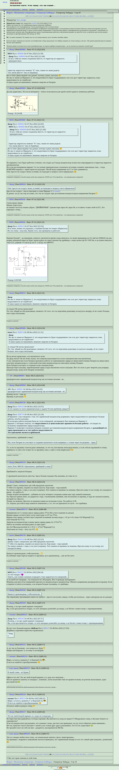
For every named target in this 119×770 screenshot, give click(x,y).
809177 (20, 572)
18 (77, 16)
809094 (23, 385)
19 (80, 16)
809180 (23, 568)
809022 (21, 226)
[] (56, 191)
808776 (21, 414)
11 (54, 16)
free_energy (21, 20)
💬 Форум (23, 9)
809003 (23, 88)
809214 (24, 656)
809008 (22, 120)
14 (64, 16)
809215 (27, 668)
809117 (46, 628)
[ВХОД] (5, 2)
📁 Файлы (31, 9)
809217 (23, 712)
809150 (22, 402)
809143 (21, 407)
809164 (23, 482)
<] (26, 16)
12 (57, 16)
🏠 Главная (5, 9)
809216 (23, 694)
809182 (23, 590)
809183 (23, 603)
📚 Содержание (14, 9)
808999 (22, 56)
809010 (23, 184)
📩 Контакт (39, 9)
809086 (23, 328)
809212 (23, 645)
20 (84, 16)
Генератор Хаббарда (46, 13)
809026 (22, 222)
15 (67, 16)
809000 (20, 53)
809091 (21, 376)
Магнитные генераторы (24, 13)
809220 (27, 734)
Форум (10, 13)
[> (93, 16)
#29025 (34, 23)
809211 (24, 615)
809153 (23, 462)
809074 (22, 293)
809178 (22, 535)
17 (74, 16)
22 (90, 16)
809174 (24, 509)
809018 (22, 199)
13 (60, 16)
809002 (23, 49)
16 (70, 16)
